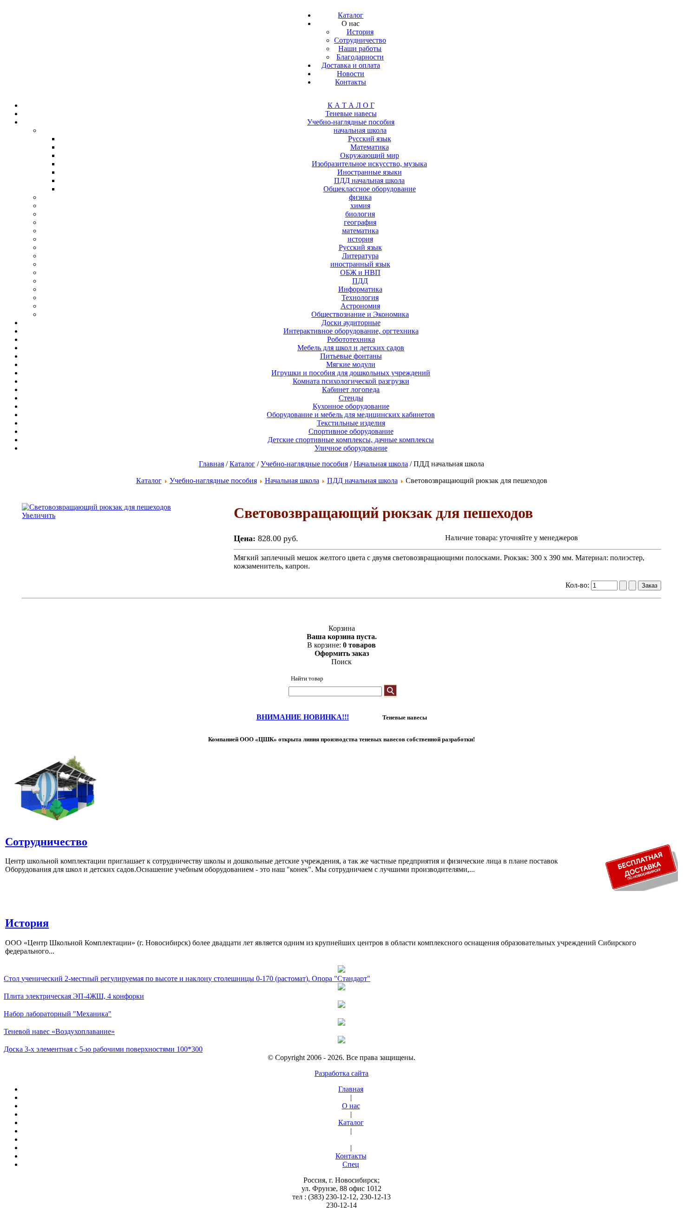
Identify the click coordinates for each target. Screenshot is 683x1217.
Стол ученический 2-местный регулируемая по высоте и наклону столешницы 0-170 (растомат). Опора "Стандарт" (187, 978)
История (27, 923)
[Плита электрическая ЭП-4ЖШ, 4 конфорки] (341, 987)
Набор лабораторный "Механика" (58, 1014)
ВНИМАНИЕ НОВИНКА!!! (302, 717)
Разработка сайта (341, 1073)
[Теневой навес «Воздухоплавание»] (341, 1022)
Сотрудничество (46, 842)
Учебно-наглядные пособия (304, 464)
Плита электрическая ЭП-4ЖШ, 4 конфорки (74, 996)
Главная (211, 464)
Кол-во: (578, 585)
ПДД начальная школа (362, 480)
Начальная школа (381, 464)
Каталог (242, 464)
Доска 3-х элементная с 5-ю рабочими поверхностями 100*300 (103, 1049)
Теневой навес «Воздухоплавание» (59, 1031)
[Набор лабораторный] (341, 1005)
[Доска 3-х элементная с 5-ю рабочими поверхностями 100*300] (341, 1040)
